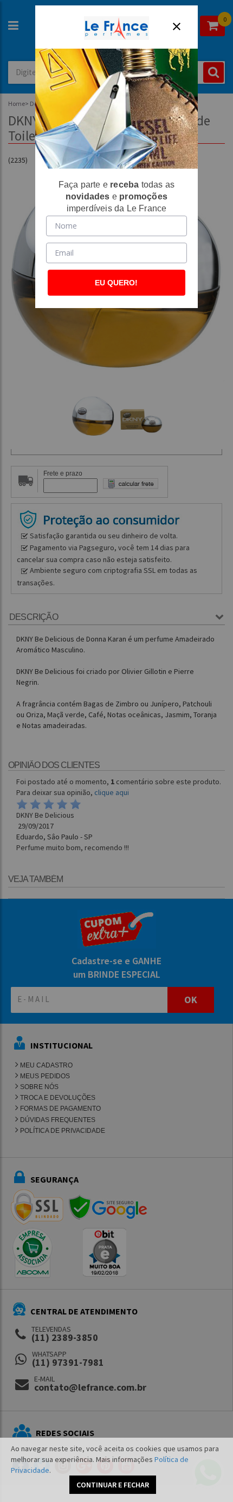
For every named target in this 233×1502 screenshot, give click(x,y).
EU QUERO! (116, 282)
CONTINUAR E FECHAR (112, 1485)
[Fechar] (176, 26)
